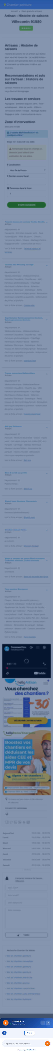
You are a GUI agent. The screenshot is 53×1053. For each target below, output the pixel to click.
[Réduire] (42, 978)
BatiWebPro (31, 1050)
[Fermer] (48, 978)
